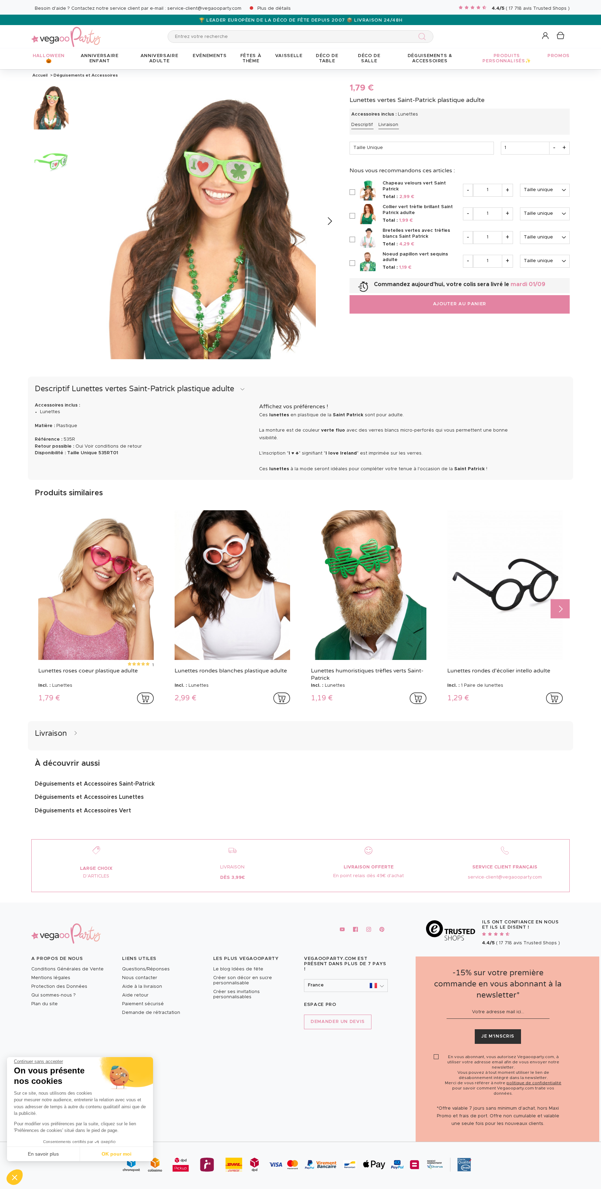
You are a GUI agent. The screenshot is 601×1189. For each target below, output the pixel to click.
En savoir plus (43, 1154)
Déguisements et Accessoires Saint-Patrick (95, 784)
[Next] (329, 221)
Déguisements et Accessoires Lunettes (89, 797)
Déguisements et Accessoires (85, 75)
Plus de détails (274, 8)
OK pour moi (116, 1154)
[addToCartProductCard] (145, 698)
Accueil (40, 75)
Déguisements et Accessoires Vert (83, 810)
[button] (14, 1177)
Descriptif (362, 125)
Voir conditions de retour (113, 446)
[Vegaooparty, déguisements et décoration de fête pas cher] (66, 33)
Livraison (388, 125)
